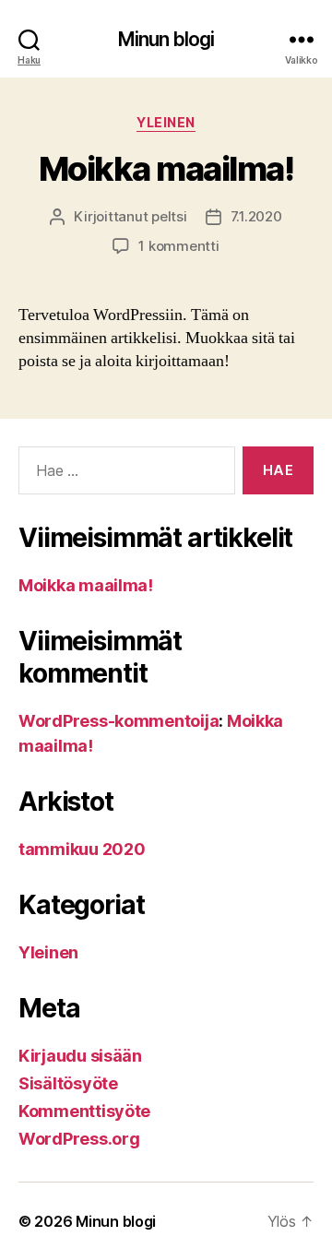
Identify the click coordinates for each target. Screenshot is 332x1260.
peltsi (168, 216)
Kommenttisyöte (84, 1111)
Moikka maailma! (166, 169)
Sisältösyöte (68, 1083)
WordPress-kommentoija (118, 721)
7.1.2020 (256, 216)
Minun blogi (166, 39)
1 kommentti (178, 246)
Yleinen (166, 122)
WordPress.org (79, 1138)
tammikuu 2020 (82, 849)
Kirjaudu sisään (80, 1055)
